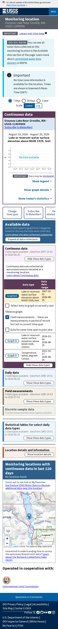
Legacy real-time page (32, 33)
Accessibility (40, 604)
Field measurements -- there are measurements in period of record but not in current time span (30, 320)
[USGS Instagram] (53, 613)
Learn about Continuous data (22, 275)
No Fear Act (9, 625)
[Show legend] (52, 534)
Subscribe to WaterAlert (18, 127)
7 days (16, 100)
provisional (48, 176)
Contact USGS (23, 608)
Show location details (39, 454)
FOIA (20, 625)
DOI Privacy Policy (13, 604)
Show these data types (38, 382)
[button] (29, 516)
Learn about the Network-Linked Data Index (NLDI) (27, 557)
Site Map (8, 608)
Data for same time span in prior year (31, 329)
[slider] (50, 173)
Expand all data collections (23, 239)
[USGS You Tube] (50, 613)
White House (37, 621)
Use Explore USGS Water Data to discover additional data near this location (27, 487)
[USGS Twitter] (34, 613)
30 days (31, 100)
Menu (53, 11)
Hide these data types (39, 258)
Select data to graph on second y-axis (32, 305)
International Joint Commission (21, 586)
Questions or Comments (29, 597)
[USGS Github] (42, 613)
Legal (28, 604)
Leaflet (15, 546)
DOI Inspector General (15, 621)
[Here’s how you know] (29, 4)
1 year (45, 100)
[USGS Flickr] (46, 613)
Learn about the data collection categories (28, 234)
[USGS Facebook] (38, 613)
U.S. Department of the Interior (21, 617)
